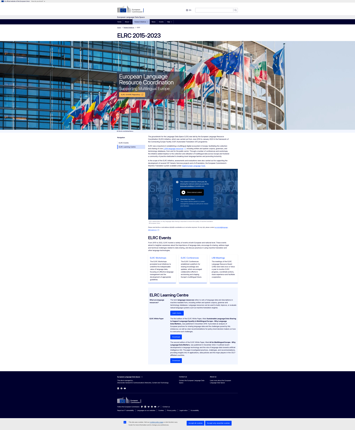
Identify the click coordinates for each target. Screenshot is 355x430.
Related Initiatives (140, 22)
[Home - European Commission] (132, 9)
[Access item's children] (130, 21)
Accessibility (195, 410)
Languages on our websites (146, 410)
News (153, 22)
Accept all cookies (196, 423)
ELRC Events (124, 143)
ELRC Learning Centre (127, 147)
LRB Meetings (218, 258)
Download (176, 337)
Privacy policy (171, 410)
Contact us (166, 407)
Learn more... (177, 313)
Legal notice (183, 410)
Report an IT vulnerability (125, 410)
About (127, 22)
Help (168, 22)
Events (161, 22)
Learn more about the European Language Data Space (220, 382)
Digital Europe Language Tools (193, 166)
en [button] (190, 10)
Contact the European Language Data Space (191, 382)
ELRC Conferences (190, 258)
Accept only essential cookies (218, 423)
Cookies (161, 410)
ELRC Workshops (158, 258)
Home (119, 22)
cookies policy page (156, 422)
